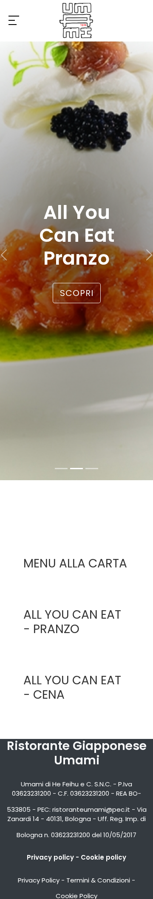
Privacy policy (50, 857)
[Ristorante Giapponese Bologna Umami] (77, 20)
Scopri (77, 293)
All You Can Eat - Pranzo (72, 621)
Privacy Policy (39, 880)
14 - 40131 (47, 818)
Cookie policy (103, 857)
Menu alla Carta (75, 563)
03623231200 (31, 793)
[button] (4, 255)
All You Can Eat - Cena (72, 687)
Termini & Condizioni (98, 880)
